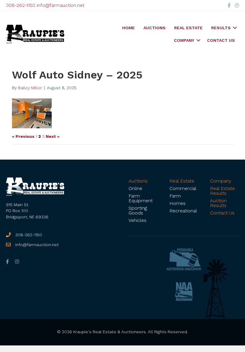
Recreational (183, 211)
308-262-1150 (20, 5)
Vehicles (137, 220)
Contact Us (221, 40)
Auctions (154, 27)
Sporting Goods (137, 210)
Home (128, 27)
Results (221, 27)
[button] (235, 27)
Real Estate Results (222, 191)
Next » (52, 136)
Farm (175, 196)
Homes (177, 203)
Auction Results (218, 203)
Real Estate (188, 27)
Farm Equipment (140, 198)
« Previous (23, 136)
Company (184, 40)
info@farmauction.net (60, 5)
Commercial (182, 188)
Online (135, 188)
